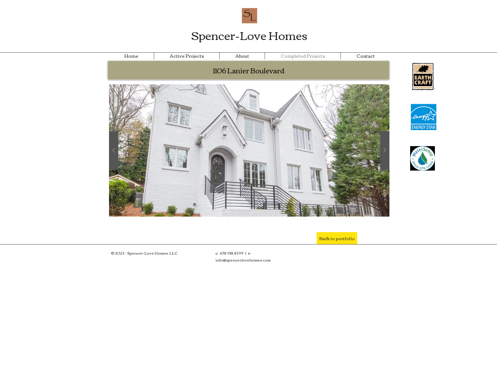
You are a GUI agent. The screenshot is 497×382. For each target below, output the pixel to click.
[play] (374, 89)
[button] (249, 150)
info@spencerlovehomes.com (243, 259)
